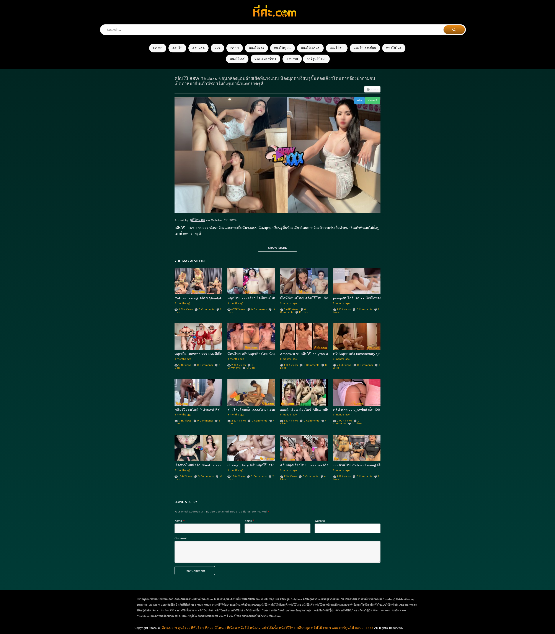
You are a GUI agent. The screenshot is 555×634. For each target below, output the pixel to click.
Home (157, 48)
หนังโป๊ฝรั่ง (256, 48)
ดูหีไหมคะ (197, 220)
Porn (234, 48)
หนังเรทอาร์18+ (265, 59)
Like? (374, 89)
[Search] (454, 29)
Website (320, 520)
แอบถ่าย (292, 59)
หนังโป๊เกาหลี (310, 48)
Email (248, 520)
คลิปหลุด (198, 48)
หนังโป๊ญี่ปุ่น (282, 48)
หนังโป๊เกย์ (237, 59)
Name (178, 520)
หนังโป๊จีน (337, 48)
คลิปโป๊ (177, 48)
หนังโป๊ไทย (394, 48)
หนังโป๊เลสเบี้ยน (365, 48)
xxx (217, 48)
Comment (181, 538)
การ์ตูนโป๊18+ (316, 59)
